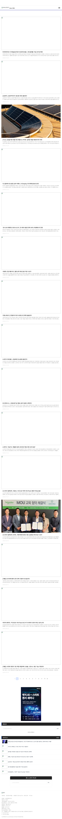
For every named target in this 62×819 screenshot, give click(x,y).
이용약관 (3, 795)
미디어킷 (30, 795)
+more (57, 737)
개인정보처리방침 (9, 795)
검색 (57, 728)
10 (44, 678)
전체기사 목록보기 (31, 732)
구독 (48, 782)
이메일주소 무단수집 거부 (18, 795)
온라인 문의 (26, 795)
